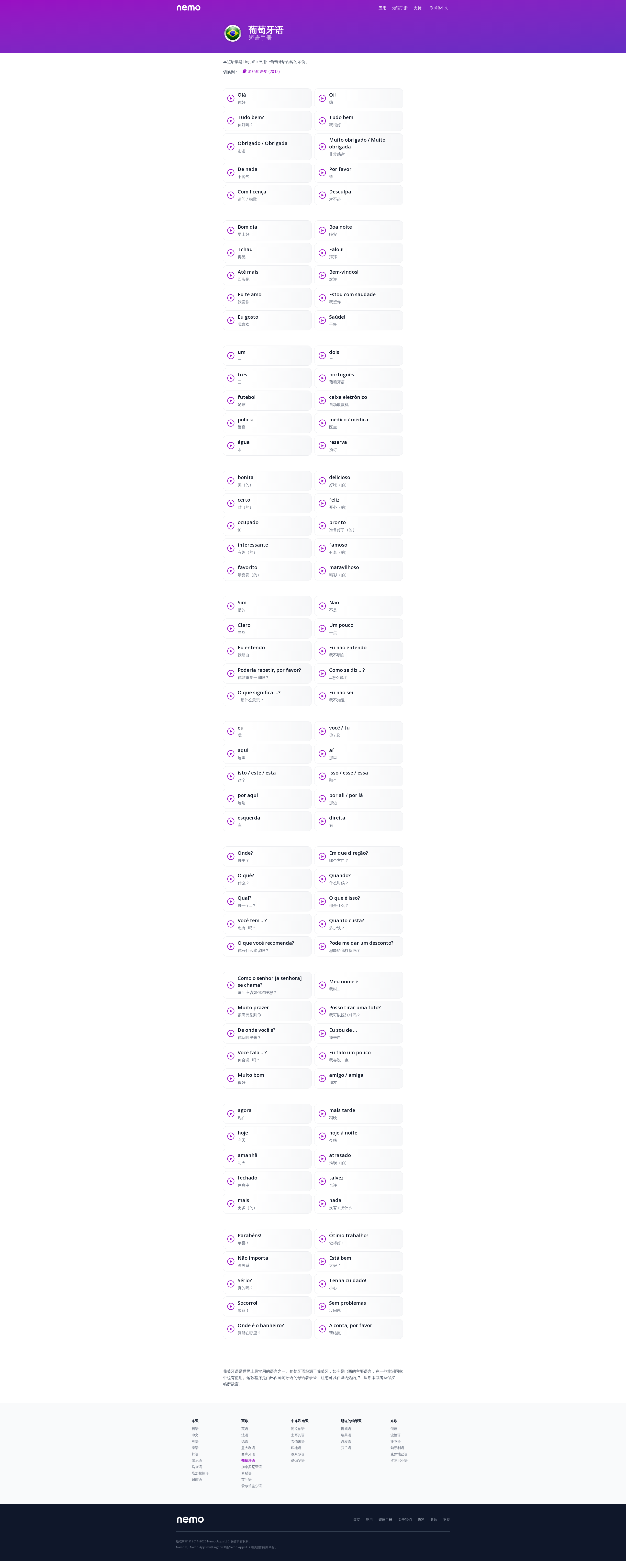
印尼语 (197, 1460)
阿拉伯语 (298, 1428)
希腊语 (246, 1473)
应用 (382, 8)
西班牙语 (248, 1454)
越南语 (197, 1479)
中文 (195, 1435)
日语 (195, 1428)
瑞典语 (346, 1435)
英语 (244, 1428)
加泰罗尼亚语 (251, 1466)
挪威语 (346, 1428)
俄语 (394, 1428)
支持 (418, 8)
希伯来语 (298, 1441)
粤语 (195, 1441)
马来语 (197, 1466)
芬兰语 (346, 1447)
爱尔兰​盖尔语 (251, 1485)
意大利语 (248, 1447)
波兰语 (396, 1435)
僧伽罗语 (298, 1460)
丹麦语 (346, 1441)
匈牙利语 (397, 1447)
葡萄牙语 (248, 1460)
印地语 (296, 1447)
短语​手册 (400, 8)
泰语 (195, 1447)
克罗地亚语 (399, 1454)
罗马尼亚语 (399, 1460)
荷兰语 (246, 1479)
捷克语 (396, 1441)
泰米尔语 (298, 1454)
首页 (356, 1519)
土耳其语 (298, 1435)
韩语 (195, 1454)
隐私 (421, 1519)
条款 (433, 1519)
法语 (244, 1435)
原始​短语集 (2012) (264, 71)
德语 (244, 1441)
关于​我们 (405, 1519)
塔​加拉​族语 (200, 1473)
